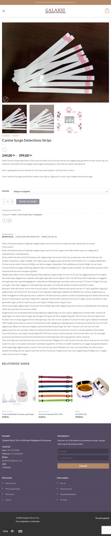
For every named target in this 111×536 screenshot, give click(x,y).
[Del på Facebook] (4, 220)
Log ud (8, 500)
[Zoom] (5, 99)
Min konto (9, 494)
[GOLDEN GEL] (92, 389)
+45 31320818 (16, 453)
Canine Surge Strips (24, 214)
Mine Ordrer (10, 483)
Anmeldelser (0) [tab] (49, 237)
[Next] (103, 62)
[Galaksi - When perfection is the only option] (55, 11)
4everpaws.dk (66, 489)
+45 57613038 (13, 450)
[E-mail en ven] (9, 220)
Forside (6, 136)
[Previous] (7, 62)
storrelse (5, 191)
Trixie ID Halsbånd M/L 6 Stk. (51, 414)
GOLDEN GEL (81, 414)
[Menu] (3, 11)
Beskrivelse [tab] (7, 237)
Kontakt (63, 500)
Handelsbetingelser (68, 494)
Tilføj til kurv (28, 201)
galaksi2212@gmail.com (12, 460)
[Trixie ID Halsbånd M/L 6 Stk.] (55, 389)
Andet (15, 136)
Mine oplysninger (12, 489)
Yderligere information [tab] (27, 237)
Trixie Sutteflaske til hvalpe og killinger (18, 414)
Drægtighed (37, 214)
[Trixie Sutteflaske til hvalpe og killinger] (19, 389)
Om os (63, 483)
